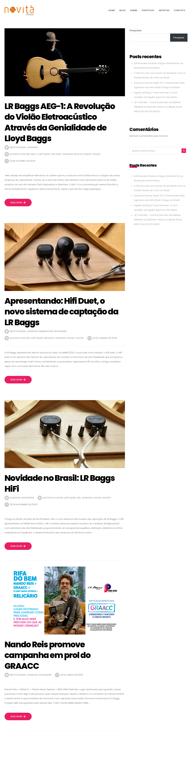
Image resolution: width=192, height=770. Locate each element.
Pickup (87, 154)
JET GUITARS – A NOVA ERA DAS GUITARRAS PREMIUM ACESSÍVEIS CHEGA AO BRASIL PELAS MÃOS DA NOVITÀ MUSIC (158, 107)
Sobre (133, 10)
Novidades (60, 331)
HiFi (79, 497)
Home (111, 10)
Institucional (18, 147)
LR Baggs (32, 147)
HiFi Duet (56, 154)
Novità (78, 154)
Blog (122, 10)
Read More (16, 202)
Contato (179, 10)
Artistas (164, 10)
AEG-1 (34, 154)
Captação (44, 154)
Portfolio (148, 10)
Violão (96, 154)
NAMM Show (46, 331)
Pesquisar (135, 30)
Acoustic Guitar (20, 154)
